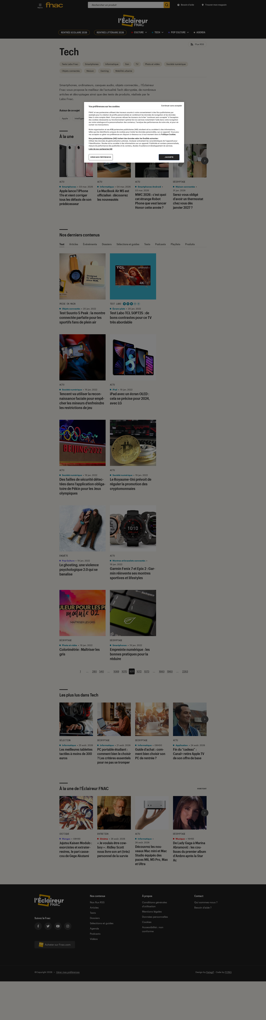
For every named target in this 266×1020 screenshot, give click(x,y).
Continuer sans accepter (171, 106)
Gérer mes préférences (100, 157)
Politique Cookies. (168, 134)
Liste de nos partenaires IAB (100, 149)
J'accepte (169, 157)
